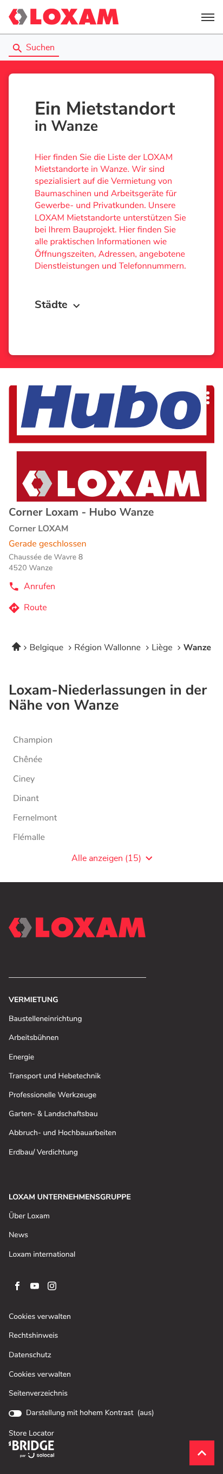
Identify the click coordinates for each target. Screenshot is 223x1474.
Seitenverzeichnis (38, 1393)
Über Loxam (29, 1216)
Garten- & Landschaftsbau (53, 1114)
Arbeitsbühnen (34, 1038)
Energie (21, 1057)
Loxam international (42, 1255)
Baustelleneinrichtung (45, 1019)
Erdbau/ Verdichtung (43, 1153)
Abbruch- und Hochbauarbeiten (62, 1133)
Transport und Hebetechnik (55, 1076)
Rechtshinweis (33, 1336)
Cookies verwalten (40, 1317)
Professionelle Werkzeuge (52, 1095)
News (18, 1235)
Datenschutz (30, 1355)
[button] (207, 16)
